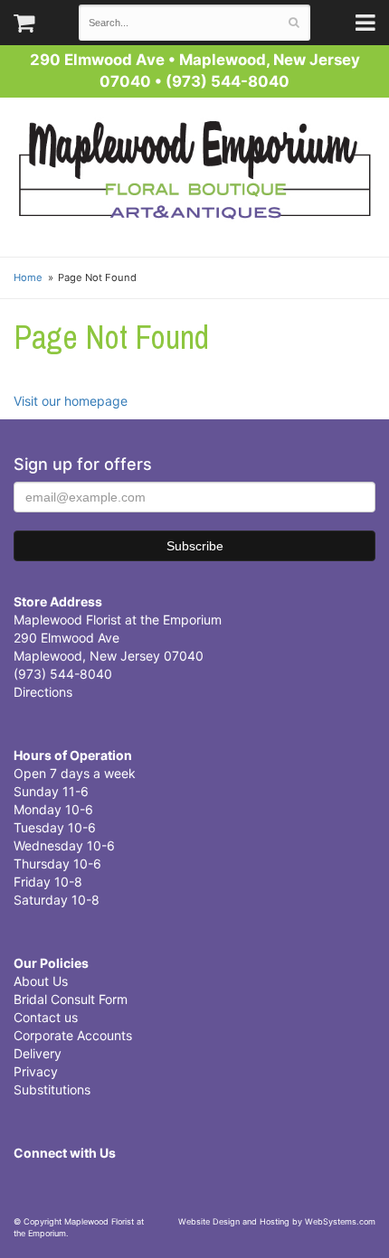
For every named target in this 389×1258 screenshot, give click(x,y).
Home (28, 277)
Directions (43, 691)
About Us (41, 981)
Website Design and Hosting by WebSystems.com (276, 1221)
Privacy (36, 1071)
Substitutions (52, 1089)
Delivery (38, 1053)
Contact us (46, 1017)
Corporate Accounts (73, 1035)
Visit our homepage (71, 400)
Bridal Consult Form (71, 999)
